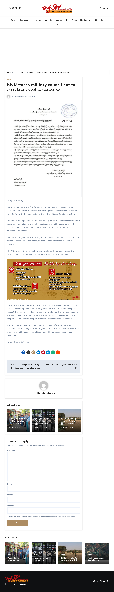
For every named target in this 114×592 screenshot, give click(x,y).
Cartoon (59, 20)
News (13, 20)
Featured (24, 20)
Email (10, 495)
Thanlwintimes (19, 96)
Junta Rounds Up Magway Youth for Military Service (70, 560)
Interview (37, 20)
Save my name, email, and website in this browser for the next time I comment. (42, 517)
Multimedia (85, 20)
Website (10, 506)
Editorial (48, 20)
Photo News (71, 20)
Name (10, 484)
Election (57, 25)
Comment (12, 450)
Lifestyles (99, 20)
